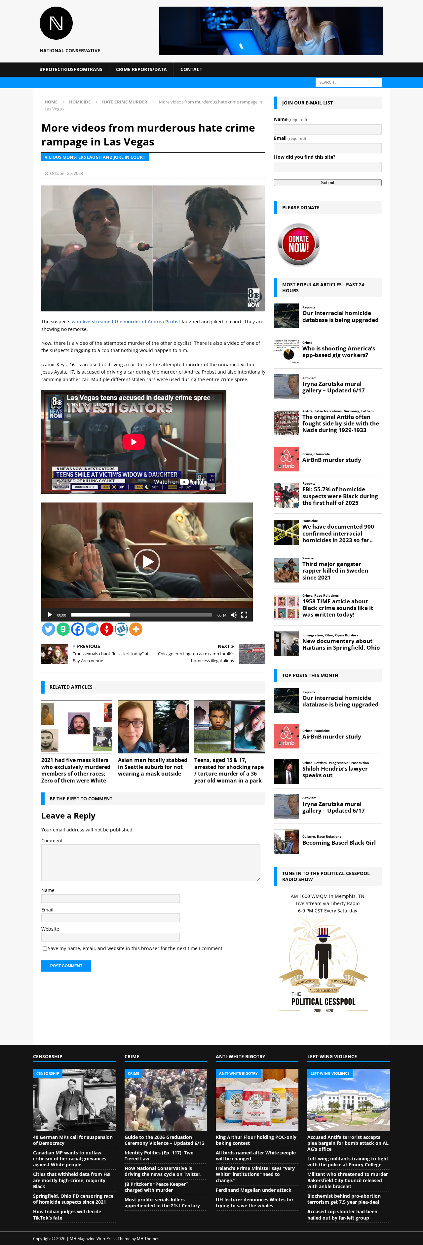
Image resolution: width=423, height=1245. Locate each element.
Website (50, 929)
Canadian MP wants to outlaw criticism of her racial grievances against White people (69, 1158)
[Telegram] (92, 629)
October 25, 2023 (66, 173)
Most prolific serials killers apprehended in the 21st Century (162, 1202)
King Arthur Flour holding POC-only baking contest (256, 1140)
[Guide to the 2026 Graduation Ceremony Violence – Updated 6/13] (166, 1100)
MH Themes (148, 1238)
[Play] (50, 615)
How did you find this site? (304, 157)
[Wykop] (121, 629)
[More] (135, 629)
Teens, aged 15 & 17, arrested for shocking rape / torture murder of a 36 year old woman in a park (229, 770)
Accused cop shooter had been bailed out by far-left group (342, 1214)
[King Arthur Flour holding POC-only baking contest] (257, 1100)
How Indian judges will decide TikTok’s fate (67, 1214)
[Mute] (233, 615)
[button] (147, 562)
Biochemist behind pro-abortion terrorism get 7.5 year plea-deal (344, 1199)
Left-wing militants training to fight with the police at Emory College (347, 1161)
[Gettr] (106, 629)
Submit (327, 182)
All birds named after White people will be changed (256, 1155)
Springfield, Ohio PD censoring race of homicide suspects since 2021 (73, 1199)
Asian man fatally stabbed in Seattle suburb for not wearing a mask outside (152, 767)
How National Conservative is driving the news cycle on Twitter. (163, 1171)
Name (48, 890)
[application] (147, 562)
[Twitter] (48, 629)
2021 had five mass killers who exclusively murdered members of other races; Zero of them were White (75, 770)
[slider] (141, 615)
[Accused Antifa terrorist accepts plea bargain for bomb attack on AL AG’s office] (348, 1100)
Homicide (80, 102)
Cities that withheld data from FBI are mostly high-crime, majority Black (72, 1180)
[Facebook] (77, 629)
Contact (191, 69)
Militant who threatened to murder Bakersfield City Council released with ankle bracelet (347, 1180)
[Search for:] (349, 82)
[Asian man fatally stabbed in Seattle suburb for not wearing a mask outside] (153, 726)
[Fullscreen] (244, 615)
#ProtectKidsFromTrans (71, 69)
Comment (52, 840)
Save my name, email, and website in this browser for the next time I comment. (136, 948)
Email (47, 909)
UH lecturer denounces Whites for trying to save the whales (254, 1202)
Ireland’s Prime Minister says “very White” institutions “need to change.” (255, 1174)
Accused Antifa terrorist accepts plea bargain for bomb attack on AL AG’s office (348, 1143)
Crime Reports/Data (141, 69)
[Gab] (63, 629)
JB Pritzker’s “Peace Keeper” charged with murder (156, 1187)
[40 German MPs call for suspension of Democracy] (74, 1100)
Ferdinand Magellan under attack (253, 1190)
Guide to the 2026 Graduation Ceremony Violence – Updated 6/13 (165, 1140)
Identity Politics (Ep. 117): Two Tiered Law (159, 1155)
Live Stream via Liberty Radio (328, 903)
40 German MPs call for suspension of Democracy (73, 1140)
